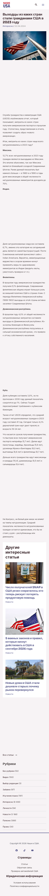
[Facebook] (17, 850)
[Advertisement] (24, 88)
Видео (5, 777)
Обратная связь (24, 867)
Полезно (6, 820)
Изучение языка (10, 796)
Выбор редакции (10, 783)
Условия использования (24, 882)
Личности (7, 808)
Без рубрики (8, 771)
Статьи (24, 864)
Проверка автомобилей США (24, 871)
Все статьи (8, 755)
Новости (9, 602)
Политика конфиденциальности (24, 886)
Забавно (6, 789)
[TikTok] (24, 850)
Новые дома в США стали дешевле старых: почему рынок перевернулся (22, 686)
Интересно (8, 26)
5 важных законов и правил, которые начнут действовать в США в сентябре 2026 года (24, 643)
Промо (6, 827)
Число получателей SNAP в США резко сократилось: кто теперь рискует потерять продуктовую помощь (24, 592)
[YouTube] (32, 850)
